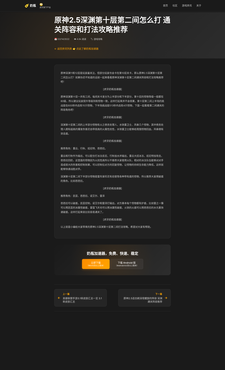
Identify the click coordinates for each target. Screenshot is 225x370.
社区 (174, 5)
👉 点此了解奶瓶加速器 (85, 48)
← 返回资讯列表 (63, 48)
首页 (165, 5)
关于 (198, 5)
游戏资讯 (187, 5)
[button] (96, 264)
